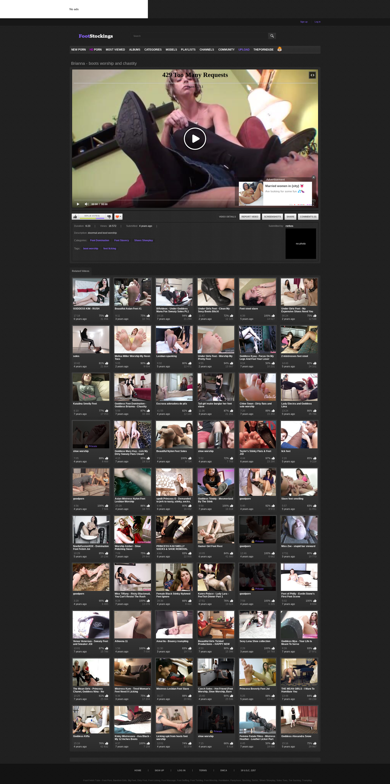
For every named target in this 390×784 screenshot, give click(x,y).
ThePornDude (264, 49)
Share (290, 216)
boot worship (90, 248)
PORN (96, 49)
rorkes (289, 226)
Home (137, 770)
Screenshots (272, 216)
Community (226, 49)
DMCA (223, 770)
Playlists (188, 49)
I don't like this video (108, 217)
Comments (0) (308, 216)
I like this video (75, 217)
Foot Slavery (121, 240)
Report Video (250, 216)
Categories (153, 49)
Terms (203, 770)
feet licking (109, 248)
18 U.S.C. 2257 (248, 770)
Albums (134, 49)
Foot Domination (99, 240)
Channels (207, 49)
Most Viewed (115, 49)
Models (171, 49)
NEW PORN (78, 49)
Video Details (227, 216)
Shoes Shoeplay (143, 240)
